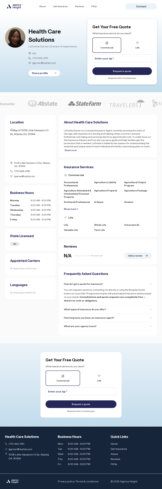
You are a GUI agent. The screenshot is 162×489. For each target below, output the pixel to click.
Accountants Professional (71, 184)
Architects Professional (77, 202)
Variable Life (71, 230)
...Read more (70, 150)
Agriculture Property (105, 190)
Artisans (98, 202)
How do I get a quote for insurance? (83, 284)
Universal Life (131, 224)
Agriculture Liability (105, 182)
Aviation (128, 202)
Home (114, 443)
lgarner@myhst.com (44, 62)
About (42, 6)
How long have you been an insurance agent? (89, 317)
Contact (141, 6)
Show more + (71, 209)
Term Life (99, 230)
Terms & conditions (87, 481)
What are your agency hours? (80, 326)
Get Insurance (60, 6)
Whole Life (100, 224)
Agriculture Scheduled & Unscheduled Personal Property (77, 193)
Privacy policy (66, 481)
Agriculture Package (135, 190)
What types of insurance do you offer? (85, 309)
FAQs (94, 6)
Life (66, 224)
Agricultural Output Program (135, 184)
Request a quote (122, 71)
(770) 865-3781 (40, 58)
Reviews (79, 6)
